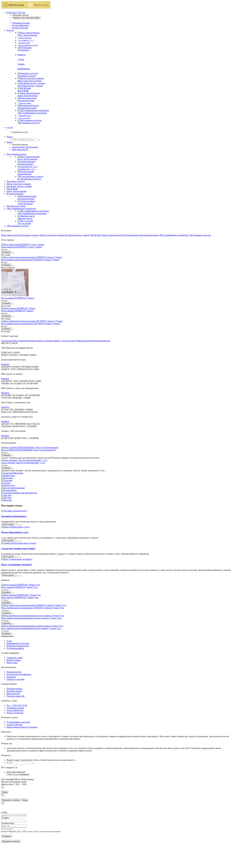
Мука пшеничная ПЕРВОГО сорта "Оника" (21, 247)
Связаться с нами (15, 657)
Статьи (21, 59)
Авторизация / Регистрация (25, 147)
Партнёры (11, 677)
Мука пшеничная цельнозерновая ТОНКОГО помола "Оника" (30, 260)
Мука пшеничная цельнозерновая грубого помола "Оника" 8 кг (31, 628)
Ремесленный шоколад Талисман (22, 727)
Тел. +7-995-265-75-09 (17, 705)
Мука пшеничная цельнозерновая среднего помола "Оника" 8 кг (31, 618)
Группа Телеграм (20, 28)
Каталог (10, 30)
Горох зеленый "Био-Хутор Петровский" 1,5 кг (23, 463)
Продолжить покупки (10, 800)
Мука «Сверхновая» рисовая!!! (16, 564)
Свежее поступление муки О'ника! (18, 548)
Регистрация (20, 341)
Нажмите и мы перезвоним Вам (26, 18)
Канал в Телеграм (15, 713)
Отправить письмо (21, 23)
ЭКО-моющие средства (18, 226)
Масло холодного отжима (19, 184)
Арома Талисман (14, 724)
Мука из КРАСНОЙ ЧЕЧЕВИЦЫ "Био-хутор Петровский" (28, 450)
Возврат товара (14, 660)
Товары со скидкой (15, 679)
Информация (24, 69)
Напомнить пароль (35, 341)
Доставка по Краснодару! (13, 516)
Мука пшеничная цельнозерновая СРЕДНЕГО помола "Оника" (31, 323)
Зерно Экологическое (17, 191)
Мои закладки (13, 693)
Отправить (6, 836)
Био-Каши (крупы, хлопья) (19, 186)
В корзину (6, 252)
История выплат (102, 341)
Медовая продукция (16, 206)
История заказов (14, 691)
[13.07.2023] (18, 575)
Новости (22, 55)
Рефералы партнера (85, 341)
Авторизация (7, 341)
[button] (10, 127)
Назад (4, 792)
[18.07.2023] (18, 557)
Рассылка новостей (16, 696)
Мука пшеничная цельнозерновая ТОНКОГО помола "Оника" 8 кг (32, 608)
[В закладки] (13, 252)
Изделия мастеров (15, 194)
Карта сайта (12, 662)
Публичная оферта (15, 648)
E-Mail (4, 812)
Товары (21, 64)
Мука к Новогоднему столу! (15, 532)
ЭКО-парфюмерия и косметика (21, 208)
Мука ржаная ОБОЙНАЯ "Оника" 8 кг (19, 587)
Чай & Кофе (12, 189)
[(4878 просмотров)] (21, 557)
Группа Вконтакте (20, 25)
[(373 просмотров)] (21, 541)
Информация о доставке (18, 643)
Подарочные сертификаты (19, 674)
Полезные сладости (16, 181)
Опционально (7, 823)
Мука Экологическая (16, 154)
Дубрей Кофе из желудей (18, 722)
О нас (9, 641)
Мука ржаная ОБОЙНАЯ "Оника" (17, 311)
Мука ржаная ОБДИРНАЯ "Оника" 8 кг (20, 597)
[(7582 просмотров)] (21, 575)
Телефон (5, 818)
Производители (14, 672)
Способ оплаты (68, 341)
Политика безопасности (18, 646)
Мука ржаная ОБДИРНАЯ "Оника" (18, 298)
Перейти (5, 364)
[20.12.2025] (18, 541)
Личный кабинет (52, 341)
